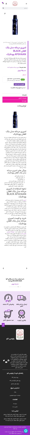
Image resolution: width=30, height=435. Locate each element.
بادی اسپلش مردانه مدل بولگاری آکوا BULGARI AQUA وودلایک (15, 280)
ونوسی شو (10, 338)
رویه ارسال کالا (15, 377)
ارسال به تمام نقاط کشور (21, 305)
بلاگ (15, 392)
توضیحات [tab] (24, 95)
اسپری (24, 200)
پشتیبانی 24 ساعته (8, 304)
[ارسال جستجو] (3, 8)
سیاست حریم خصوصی (15, 395)
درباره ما (15, 404)
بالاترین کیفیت (21, 320)
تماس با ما (15, 407)
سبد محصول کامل (8, 320)
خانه (25, 42)
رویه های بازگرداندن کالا (15, 381)
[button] (26, 3)
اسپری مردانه (14, 42)
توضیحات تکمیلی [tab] (23, 98)
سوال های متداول (15, 384)
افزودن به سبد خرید (19, 84)
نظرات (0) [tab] (24, 101)
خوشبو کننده (20, 42)
